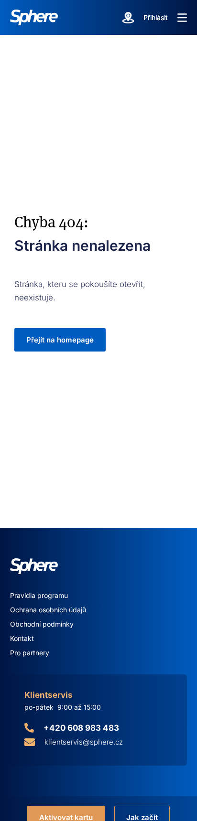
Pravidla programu (39, 595)
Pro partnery (29, 653)
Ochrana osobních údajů (48, 610)
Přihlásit (155, 17)
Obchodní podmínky (42, 624)
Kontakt (22, 638)
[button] (182, 17)
